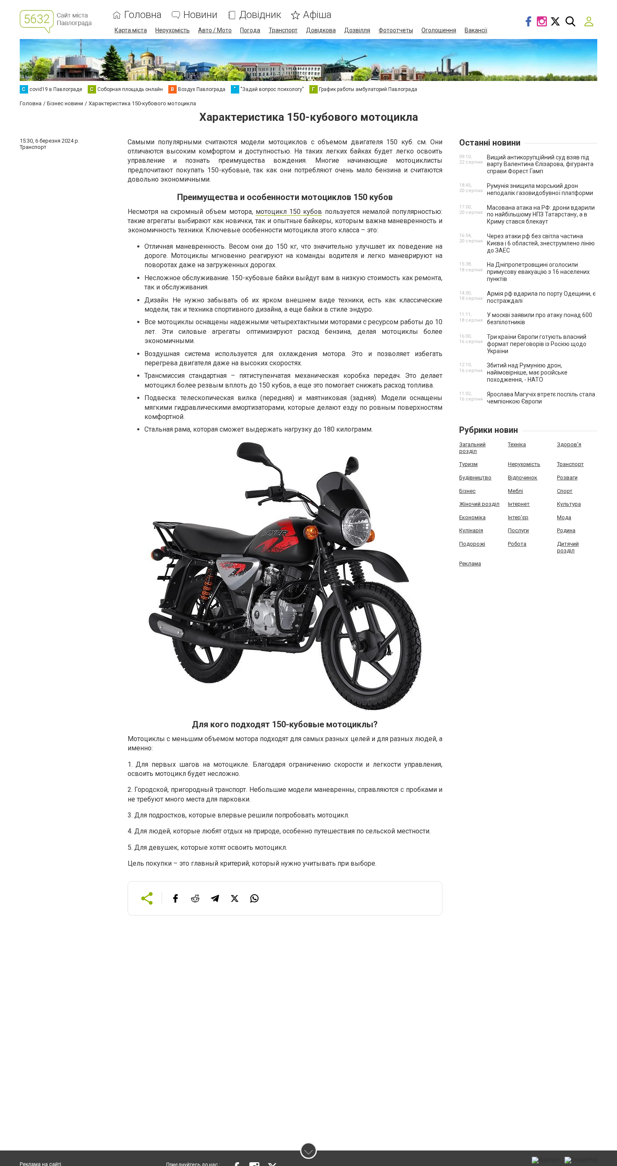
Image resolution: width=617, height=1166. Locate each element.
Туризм (468, 464)
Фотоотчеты (396, 30)
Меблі (515, 491)
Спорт (565, 491)
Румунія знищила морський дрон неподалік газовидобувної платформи (540, 189)
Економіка (472, 517)
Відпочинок (522, 477)
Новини (200, 15)
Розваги (567, 477)
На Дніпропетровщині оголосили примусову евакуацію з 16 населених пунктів (538, 271)
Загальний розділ (472, 447)
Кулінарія (471, 530)
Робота (517, 544)
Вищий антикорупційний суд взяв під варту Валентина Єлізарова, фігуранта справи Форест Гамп (540, 164)
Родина (566, 530)
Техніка (517, 444)
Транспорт (283, 30)
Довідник (260, 15)
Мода (564, 517)
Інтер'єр (518, 517)
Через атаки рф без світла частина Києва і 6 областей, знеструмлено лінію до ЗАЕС (541, 243)
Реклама (470, 563)
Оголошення (438, 30)
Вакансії (476, 30)
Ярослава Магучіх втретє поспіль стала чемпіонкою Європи (541, 398)
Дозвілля (357, 30)
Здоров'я (569, 444)
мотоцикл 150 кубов (289, 212)
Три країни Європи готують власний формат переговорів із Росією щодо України (536, 343)
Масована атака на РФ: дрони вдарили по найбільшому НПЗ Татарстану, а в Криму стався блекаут (541, 214)
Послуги (518, 530)
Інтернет (519, 504)
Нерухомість (172, 30)
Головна (143, 15)
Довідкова (321, 30)
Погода (250, 30)
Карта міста (131, 30)
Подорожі (472, 544)
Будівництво (475, 477)
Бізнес (467, 491)
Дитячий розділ (568, 547)
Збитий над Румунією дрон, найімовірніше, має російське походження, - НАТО (527, 372)
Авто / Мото (215, 30)
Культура (569, 504)
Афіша (317, 15)
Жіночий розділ (479, 504)
